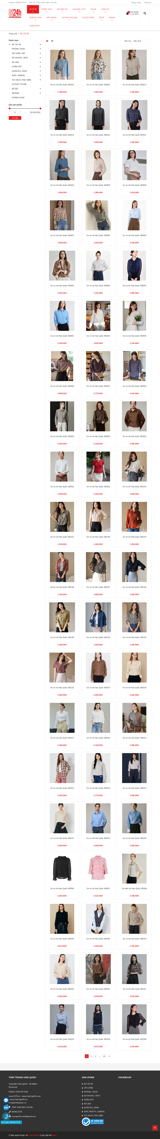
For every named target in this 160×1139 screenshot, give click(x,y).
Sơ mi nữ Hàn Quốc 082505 (62, 436)
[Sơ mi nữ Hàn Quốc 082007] (98, 868)
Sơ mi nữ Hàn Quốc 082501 (98, 487)
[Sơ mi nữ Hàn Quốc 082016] (98, 717)
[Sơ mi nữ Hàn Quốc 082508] (62, 366)
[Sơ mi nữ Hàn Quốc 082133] (134, 617)
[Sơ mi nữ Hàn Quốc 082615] (98, 64)
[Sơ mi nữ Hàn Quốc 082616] (62, 64)
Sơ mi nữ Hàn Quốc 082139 (134, 537)
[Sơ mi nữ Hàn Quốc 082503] (134, 416)
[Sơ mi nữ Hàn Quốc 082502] (62, 466)
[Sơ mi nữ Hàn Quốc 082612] (98, 115)
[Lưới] (47, 41)
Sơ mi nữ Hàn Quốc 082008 (62, 888)
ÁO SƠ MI (16, 44)
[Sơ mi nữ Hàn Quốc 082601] (62, 316)
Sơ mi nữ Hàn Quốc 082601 (62, 336)
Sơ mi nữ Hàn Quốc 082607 (62, 235)
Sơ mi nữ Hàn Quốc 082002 (62, 989)
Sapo (54, 1135)
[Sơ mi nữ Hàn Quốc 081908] (134, 1019)
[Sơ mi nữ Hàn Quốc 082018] (134, 667)
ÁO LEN (15, 62)
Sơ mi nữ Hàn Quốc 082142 (134, 487)
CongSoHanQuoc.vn (17, 1103)
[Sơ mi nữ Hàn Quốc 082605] (134, 215)
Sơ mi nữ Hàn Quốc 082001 (98, 989)
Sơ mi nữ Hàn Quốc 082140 (98, 537)
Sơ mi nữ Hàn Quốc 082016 (98, 738)
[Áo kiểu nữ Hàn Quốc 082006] (134, 868)
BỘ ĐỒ (15, 89)
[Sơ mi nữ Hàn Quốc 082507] (98, 366)
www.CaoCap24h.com (31, 1096)
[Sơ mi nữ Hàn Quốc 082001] (98, 969)
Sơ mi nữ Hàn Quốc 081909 (98, 1039)
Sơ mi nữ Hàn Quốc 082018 (134, 688)
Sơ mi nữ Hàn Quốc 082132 (62, 688)
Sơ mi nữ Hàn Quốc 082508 (62, 386)
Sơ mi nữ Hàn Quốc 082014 (62, 788)
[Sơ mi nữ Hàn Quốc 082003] (134, 918)
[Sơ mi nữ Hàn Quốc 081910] (62, 1019)
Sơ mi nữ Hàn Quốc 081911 (134, 989)
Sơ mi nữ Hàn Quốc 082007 (98, 888)
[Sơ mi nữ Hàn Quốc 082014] (62, 768)
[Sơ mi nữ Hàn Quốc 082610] (62, 165)
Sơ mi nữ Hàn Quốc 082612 (98, 135)
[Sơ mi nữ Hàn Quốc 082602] (134, 265)
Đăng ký (147, 2)
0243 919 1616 (22, 1092)
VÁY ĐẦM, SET (18, 53)
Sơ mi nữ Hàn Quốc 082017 (62, 738)
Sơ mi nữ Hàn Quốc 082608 (134, 185)
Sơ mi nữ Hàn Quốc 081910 (62, 1039)
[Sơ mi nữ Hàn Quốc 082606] (98, 215)
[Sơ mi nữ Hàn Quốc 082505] (62, 416)
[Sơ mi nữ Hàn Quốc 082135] (62, 617)
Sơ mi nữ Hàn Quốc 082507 (98, 386)
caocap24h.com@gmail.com (24, 1116)
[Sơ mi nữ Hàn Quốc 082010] (98, 818)
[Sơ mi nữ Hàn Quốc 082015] (134, 717)
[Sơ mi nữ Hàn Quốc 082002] (62, 969)
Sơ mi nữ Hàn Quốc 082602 (134, 286)
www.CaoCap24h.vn (18, 1099)
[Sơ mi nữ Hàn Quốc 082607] (62, 215)
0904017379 (21, 2)
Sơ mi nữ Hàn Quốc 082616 (62, 85)
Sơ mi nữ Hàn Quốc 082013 (98, 788)
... (100, 1056)
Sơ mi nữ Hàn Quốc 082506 (134, 386)
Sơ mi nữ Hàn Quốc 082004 (98, 939)
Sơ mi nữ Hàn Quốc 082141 (62, 537)
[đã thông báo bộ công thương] (93, 1121)
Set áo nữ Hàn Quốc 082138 (62, 587)
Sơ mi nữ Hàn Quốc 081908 (134, 1039)
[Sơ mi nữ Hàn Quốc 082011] (62, 818)
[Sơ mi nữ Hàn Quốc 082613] (62, 115)
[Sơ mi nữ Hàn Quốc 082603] (98, 265)
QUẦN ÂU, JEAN (19, 71)
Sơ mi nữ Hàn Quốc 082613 (62, 135)
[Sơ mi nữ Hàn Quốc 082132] (62, 667)
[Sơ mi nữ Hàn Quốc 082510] (98, 316)
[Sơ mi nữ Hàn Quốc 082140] (98, 517)
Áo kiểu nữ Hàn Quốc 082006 (134, 888)
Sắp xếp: (128, 41)
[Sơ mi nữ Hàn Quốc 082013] (98, 768)
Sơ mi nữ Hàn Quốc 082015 (134, 738)
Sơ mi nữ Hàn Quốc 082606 (98, 235)
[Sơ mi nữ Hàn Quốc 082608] (134, 165)
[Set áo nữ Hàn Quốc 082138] (62, 567)
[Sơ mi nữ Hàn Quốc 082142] (134, 466)
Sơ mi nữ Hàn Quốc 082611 (134, 135)
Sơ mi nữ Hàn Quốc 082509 (134, 336)
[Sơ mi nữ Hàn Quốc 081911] (134, 969)
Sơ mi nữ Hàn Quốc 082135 (62, 637)
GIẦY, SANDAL (18, 75)
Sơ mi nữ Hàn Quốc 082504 (98, 436)
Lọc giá (15, 118)
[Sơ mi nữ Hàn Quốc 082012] (134, 768)
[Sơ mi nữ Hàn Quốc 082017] (62, 717)
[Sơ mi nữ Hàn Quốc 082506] (134, 366)
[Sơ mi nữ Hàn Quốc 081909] (98, 1019)
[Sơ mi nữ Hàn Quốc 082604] (62, 265)
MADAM (15, 93)
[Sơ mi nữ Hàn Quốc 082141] (62, 517)
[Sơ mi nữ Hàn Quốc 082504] (98, 416)
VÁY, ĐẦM (88, 1088)
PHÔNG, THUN (91, 1092)
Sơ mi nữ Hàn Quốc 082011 (62, 838)
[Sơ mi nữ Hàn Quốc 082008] (62, 868)
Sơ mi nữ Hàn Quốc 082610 (62, 185)
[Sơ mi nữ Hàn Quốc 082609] (98, 165)
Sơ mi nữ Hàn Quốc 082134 (98, 637)
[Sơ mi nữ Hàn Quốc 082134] (98, 617)
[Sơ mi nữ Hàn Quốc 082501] (98, 466)
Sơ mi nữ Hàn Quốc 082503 (134, 436)
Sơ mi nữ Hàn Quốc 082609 (98, 185)
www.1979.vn (14, 1096)
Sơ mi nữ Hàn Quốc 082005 (62, 939)
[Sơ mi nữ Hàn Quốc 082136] (134, 567)
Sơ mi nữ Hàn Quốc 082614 (134, 85)
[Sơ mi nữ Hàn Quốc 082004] (98, 918)
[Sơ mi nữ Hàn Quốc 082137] (98, 567)
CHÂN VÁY (17, 66)
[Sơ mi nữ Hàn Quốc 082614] (134, 64)
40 (104, 1056)
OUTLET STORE (19, 84)
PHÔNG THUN (18, 49)
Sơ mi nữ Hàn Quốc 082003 (134, 939)
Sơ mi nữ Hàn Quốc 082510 (98, 336)
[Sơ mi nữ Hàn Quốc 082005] (62, 918)
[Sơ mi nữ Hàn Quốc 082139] (134, 517)
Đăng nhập (136, 2)
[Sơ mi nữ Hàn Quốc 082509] (134, 316)
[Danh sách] (52, 41)
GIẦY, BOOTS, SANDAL (94, 1111)
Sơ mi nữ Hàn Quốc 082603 (98, 286)
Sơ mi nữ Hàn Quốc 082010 (98, 838)
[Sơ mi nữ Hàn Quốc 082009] (134, 818)
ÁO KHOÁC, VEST (20, 58)
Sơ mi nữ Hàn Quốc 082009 (134, 838)
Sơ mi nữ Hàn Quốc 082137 (98, 587)
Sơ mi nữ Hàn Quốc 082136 (134, 587)
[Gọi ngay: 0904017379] (7, 1131)
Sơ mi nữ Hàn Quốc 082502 (62, 487)
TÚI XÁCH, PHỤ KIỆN (21, 80)
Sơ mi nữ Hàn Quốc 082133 (134, 637)
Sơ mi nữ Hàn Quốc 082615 (98, 85)
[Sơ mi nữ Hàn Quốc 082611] (134, 115)
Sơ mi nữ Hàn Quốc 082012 (134, 788)
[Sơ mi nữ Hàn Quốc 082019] (98, 667)
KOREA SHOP (18, 98)
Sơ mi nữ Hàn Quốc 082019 (98, 688)
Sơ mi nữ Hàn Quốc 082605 (134, 235)
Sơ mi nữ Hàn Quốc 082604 (62, 286)
